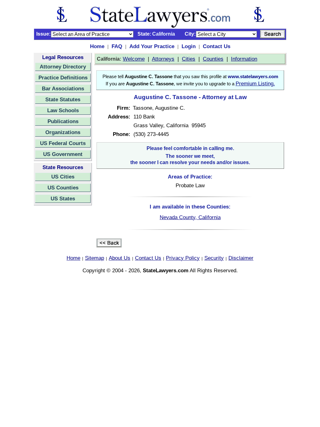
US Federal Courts (63, 143)
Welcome (134, 59)
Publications (63, 121)
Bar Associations (63, 88)
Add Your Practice (151, 46)
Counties (213, 59)
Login (189, 46)
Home (97, 46)
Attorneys (163, 59)
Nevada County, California (190, 217)
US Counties (63, 187)
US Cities (62, 176)
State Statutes (62, 99)
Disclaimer (240, 258)
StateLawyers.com (165, 270)
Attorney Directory (63, 66)
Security (214, 258)
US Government (62, 154)
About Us (119, 258)
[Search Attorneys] (272, 34)
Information (244, 59)
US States (63, 198)
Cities (188, 59)
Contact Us (216, 46)
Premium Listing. (255, 83)
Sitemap (94, 258)
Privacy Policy (183, 258)
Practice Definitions (63, 77)
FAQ (117, 46)
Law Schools (63, 110)
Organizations (62, 132)
